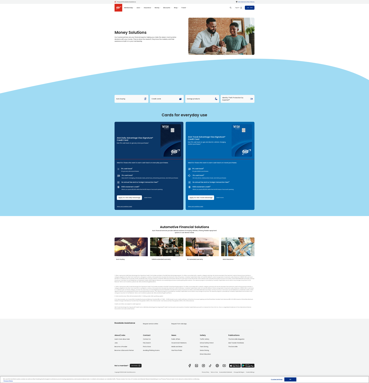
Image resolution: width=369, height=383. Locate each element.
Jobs (116, 343)
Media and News (176, 347)
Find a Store (147, 347)
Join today (134, 365)
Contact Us (147, 339)
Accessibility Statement (225, 372)
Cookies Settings (276, 379)
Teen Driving (204, 347)
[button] (149, 140)
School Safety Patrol (206, 343)
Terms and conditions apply (124, 206)
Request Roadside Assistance (126, 2)
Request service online (150, 324)
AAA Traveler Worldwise (236, 343)
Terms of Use (214, 372)
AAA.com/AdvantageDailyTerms (147, 282)
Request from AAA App (179, 324)
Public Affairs (175, 339)
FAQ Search (147, 343)
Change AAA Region (239, 372)
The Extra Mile (233, 347)
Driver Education (205, 354)
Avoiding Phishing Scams (151, 350)
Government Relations (179, 343)
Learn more (147, 197)
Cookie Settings (250, 372)
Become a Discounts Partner (124, 350)
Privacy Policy (205, 372)
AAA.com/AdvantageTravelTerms (163, 293)
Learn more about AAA (122, 339)
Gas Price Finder (176, 350)
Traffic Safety (204, 339)
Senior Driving (204, 350)
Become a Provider (121, 347)
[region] (184, 379)
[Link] (190, 366)
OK (290, 379)
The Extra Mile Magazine (236, 339)
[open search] (231, 8)
